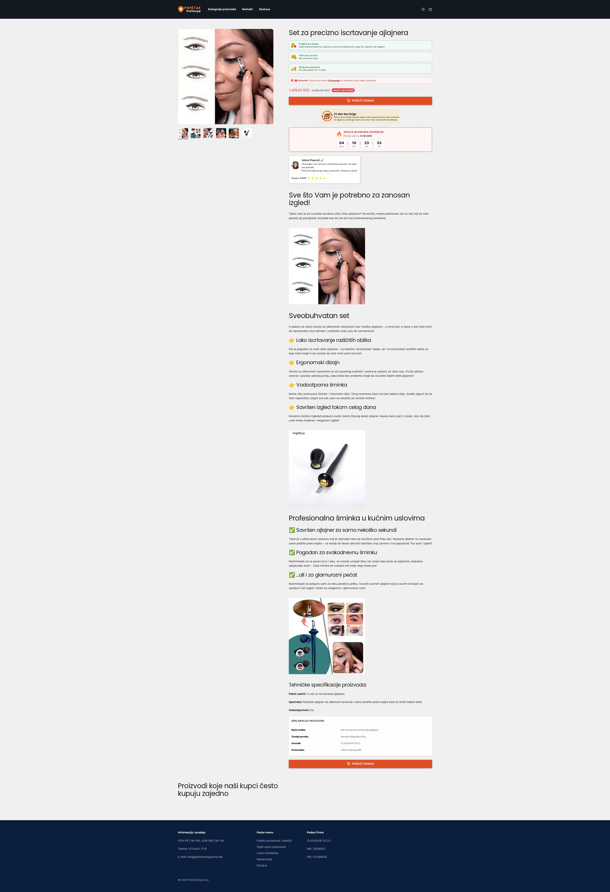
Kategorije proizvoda (222, 9)
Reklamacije (264, 859)
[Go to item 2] (196, 133)
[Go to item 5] (234, 133)
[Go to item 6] (246, 133)
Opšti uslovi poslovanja (271, 846)
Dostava (264, 9)
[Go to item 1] (183, 133)
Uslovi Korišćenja (267, 853)
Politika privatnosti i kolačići (274, 840)
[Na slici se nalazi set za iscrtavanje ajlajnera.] (360, 266)
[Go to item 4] (221, 133)
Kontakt (247, 9)
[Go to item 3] (208, 133)
